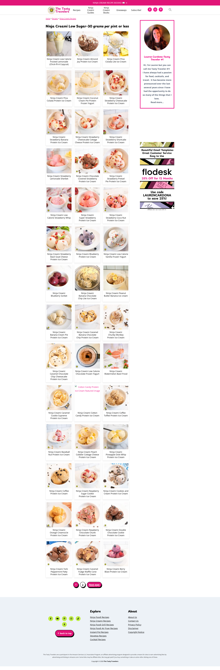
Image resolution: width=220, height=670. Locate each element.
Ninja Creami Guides (90, 10)
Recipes (76, 10)
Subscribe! (136, 10)
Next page (94, 584)
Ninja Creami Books (106, 10)
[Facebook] (50, 618)
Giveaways (121, 10)
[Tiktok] (78, 618)
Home (48, 18)
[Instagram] (71, 618)
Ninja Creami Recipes (68, 18)
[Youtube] (57, 618)
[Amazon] (64, 624)
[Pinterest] (64, 618)
